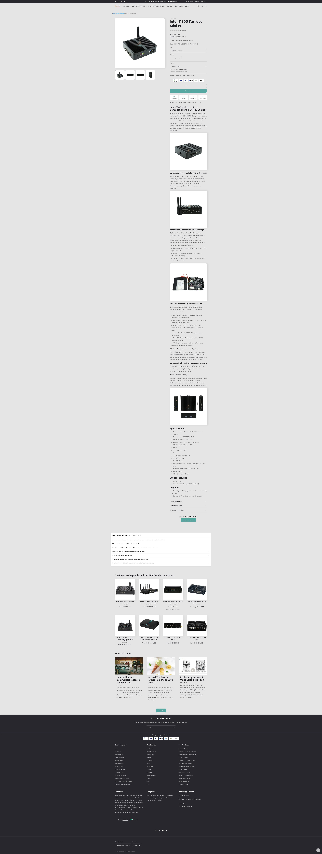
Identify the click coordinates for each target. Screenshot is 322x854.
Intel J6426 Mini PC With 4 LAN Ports (173, 638)
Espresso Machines (184, 748)
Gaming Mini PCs (184, 784)
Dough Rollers (183, 769)
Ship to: (173, 63)
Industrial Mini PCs (184, 781)
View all (161, 710)
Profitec (149, 778)
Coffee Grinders (183, 757)
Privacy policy (119, 766)
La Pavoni (149, 760)
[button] (126, 6)
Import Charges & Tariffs (122, 778)
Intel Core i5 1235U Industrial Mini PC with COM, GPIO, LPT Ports (125, 639)
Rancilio (149, 757)
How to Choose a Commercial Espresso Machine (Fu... (128, 680)
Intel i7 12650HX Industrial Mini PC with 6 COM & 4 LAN (173, 602)
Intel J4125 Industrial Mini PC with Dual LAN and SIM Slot (149, 602)
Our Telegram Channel (157, 795)
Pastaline (149, 772)
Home (113, 13)
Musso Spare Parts (184, 778)
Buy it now (188, 91)
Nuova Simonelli (151, 775)
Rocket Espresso (151, 751)
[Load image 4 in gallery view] (150, 75)
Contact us (118, 751)
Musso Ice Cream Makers (186, 775)
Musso (149, 763)
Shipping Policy (119, 757)
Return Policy (119, 760)
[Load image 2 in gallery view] (130, 75)
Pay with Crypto (119, 772)
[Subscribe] (174, 727)
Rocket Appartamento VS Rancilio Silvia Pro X (192, 678)
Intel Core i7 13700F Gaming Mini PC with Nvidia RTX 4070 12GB (149, 638)
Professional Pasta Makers (186, 766)
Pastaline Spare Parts (185, 772)
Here (184, 799)
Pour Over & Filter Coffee (186, 763)
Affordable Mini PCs (120, 13)
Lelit (148, 784)
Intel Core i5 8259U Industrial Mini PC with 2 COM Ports (125, 602)
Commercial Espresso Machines (188, 751)
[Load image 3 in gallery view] (140, 75)
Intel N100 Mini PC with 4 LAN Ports (197, 638)
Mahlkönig (150, 766)
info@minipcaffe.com (185, 806)
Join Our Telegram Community (123, 781)
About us (117, 748)
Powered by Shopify (131, 851)
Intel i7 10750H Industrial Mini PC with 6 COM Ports (197, 602)
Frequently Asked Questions (123, 784)
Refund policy (119, 754)
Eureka (149, 769)
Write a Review (190, 520)
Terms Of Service (120, 769)
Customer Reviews (120, 775)
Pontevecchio (150, 754)
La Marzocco (150, 748)
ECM (148, 781)
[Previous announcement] (143, 1)
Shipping (172, 36)
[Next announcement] (179, 1)
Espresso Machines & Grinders (187, 754)
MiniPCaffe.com (122, 851)
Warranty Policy (119, 763)
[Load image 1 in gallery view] (120, 75)
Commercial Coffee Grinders (187, 760)
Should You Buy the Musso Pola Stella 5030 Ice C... (160, 680)
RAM (171, 47)
